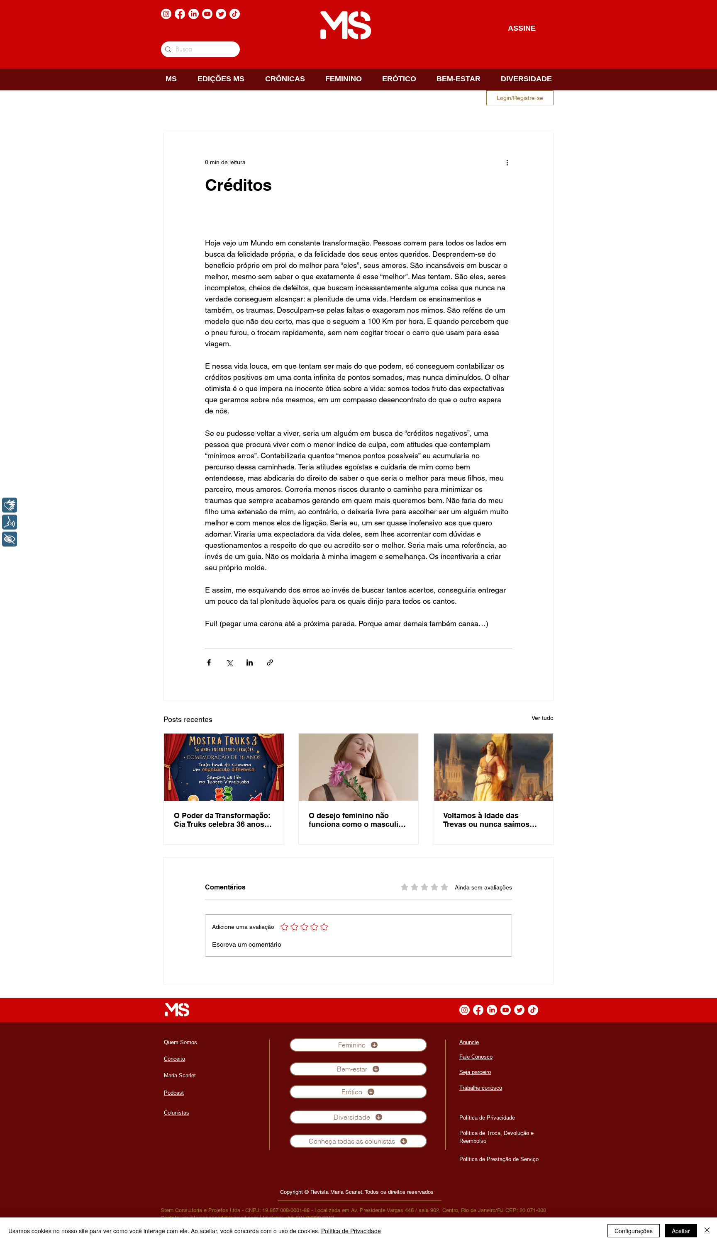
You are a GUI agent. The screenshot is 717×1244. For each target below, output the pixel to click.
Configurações (634, 1231)
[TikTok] (234, 14)
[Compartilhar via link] (270, 662)
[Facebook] (180, 14)
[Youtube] (207, 14)
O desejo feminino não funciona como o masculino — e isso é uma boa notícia (358, 820)
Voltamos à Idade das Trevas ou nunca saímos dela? (486, 820)
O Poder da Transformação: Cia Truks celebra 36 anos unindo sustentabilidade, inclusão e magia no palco (222, 820)
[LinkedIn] (193, 14)
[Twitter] (221, 14)
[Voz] (9, 522)
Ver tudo (543, 717)
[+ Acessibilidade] (9, 539)
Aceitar (681, 1231)
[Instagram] (166, 14)
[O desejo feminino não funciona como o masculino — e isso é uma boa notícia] (359, 767)
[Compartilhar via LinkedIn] (250, 662)
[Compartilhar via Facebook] (209, 662)
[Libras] (9, 505)
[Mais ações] (507, 162)
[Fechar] (707, 1230)
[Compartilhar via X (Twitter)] (229, 662)
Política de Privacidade (351, 1231)
